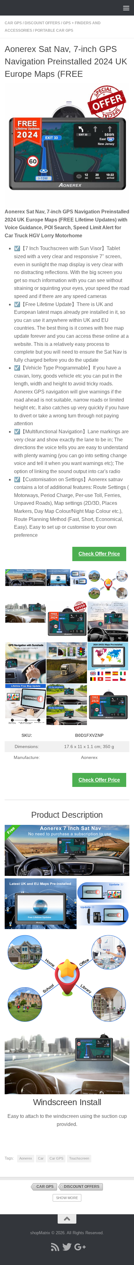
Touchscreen (79, 1158)
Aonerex (25, 1158)
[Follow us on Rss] (55, 1247)
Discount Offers (42, 23)
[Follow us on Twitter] (67, 1247)
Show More (67, 1198)
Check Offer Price (99, 553)
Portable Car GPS (54, 30)
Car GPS (13, 23)
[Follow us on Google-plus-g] (79, 1247)
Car (41, 1158)
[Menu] (126, 8)
